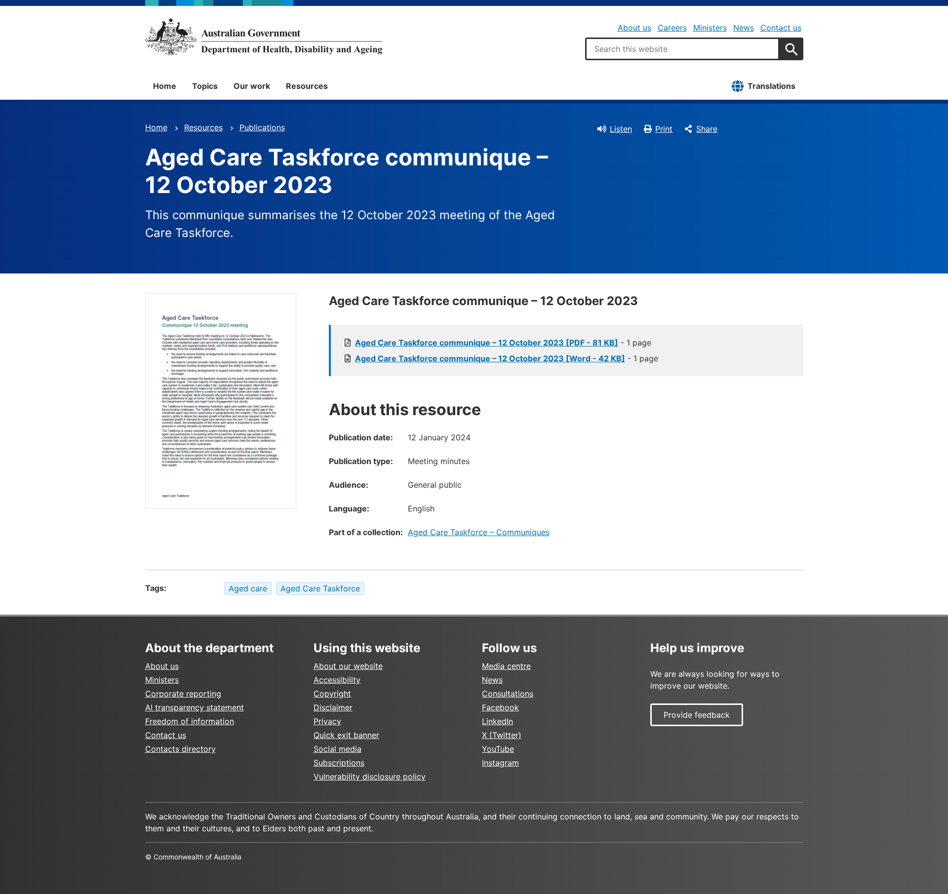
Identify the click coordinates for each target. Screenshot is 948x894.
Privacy (327, 721)
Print (663, 129)
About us (634, 28)
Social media (337, 749)
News (743, 28)
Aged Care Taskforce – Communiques (479, 532)
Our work (252, 86)
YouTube (498, 749)
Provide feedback (697, 715)
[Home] (263, 36)
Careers (672, 28)
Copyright (332, 694)
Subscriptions (339, 763)
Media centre (506, 666)
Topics (205, 86)
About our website (348, 666)
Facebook (500, 707)
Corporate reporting (183, 694)
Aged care (248, 588)
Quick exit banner (346, 735)
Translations (771, 86)
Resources (307, 86)
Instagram (500, 763)
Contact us (780, 28)
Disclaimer (333, 707)
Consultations (507, 694)
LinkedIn (497, 721)
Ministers (710, 28)
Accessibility (337, 680)
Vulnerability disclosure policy (370, 776)
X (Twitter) (501, 735)
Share (706, 129)
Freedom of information (189, 721)
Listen (621, 129)
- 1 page (503, 343)
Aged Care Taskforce (320, 588)
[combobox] (682, 49)
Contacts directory (180, 749)
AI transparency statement (194, 707)
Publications (262, 127)
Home (164, 86)
